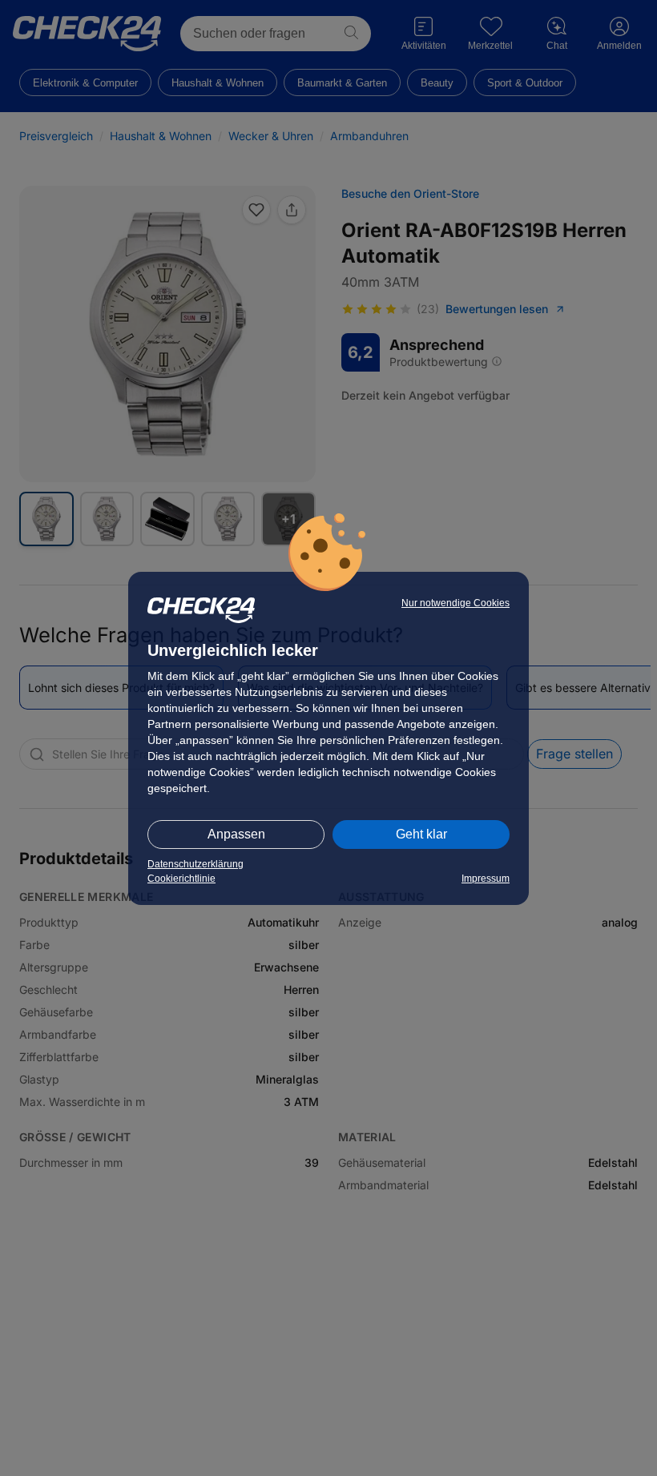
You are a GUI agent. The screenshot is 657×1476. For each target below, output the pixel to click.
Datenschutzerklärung (195, 864)
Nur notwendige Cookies (455, 603)
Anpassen (236, 834)
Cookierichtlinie (181, 878)
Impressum (486, 878)
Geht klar (421, 834)
